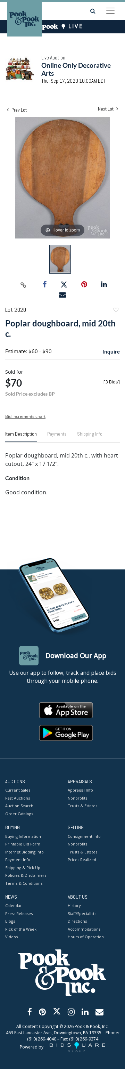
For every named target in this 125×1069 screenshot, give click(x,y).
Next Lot (106, 109)
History (74, 905)
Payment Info (17, 859)
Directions (77, 921)
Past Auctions (17, 798)
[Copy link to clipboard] (23, 285)
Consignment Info (84, 836)
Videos (11, 936)
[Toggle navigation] (110, 10)
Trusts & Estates (82, 805)
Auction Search (19, 805)
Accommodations (84, 929)
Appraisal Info (80, 790)
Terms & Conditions (23, 883)
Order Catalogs (19, 813)
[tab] (21, 436)
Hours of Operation (86, 936)
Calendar (13, 905)
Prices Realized (82, 859)
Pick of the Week (20, 929)
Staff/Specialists (82, 913)
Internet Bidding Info (24, 852)
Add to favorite (115, 311)
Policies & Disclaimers (25, 875)
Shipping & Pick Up (22, 867)
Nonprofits (77, 798)
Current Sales (17, 790)
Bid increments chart (25, 416)
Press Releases (19, 913)
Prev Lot (18, 110)
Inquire (111, 351)
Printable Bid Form (22, 844)
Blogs (10, 921)
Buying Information (23, 836)
